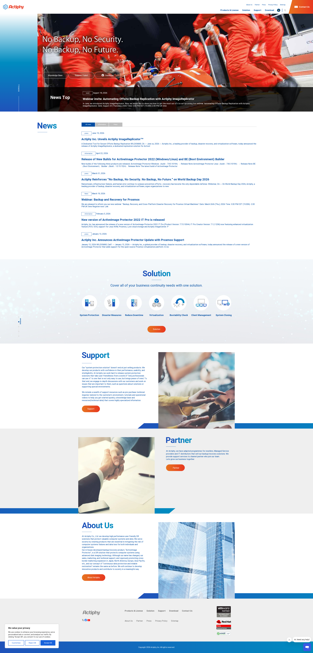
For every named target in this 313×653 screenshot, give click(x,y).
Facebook (109, 75)
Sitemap (282, 5)
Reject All (32, 643)
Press (264, 5)
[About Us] (18, 336)
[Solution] (18, 321)
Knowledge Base (55, 75)
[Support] (18, 326)
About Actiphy (93, 577)
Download (269, 10)
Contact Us (304, 7)
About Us (249, 5)
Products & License (229, 10)
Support (257, 10)
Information (102, 124)
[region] (32, 636)
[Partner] (18, 331)
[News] (18, 317)
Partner (257, 5)
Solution (246, 10)
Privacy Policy (273, 5)
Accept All (48, 643)
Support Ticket (81, 75)
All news (88, 124)
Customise (16, 643)
